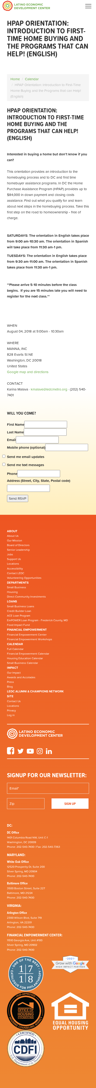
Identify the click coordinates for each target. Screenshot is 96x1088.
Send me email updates (25, 456)
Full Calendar (15, 649)
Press (10, 682)
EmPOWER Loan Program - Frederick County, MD (37, 620)
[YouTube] (30, 753)
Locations (13, 564)
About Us (13, 536)
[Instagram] (40, 753)
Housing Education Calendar (25, 658)
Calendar (32, 79)
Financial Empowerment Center (27, 635)
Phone (12, 473)
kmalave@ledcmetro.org (49, 389)
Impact (12, 668)
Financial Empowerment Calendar (28, 654)
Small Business (16, 587)
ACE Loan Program (18, 616)
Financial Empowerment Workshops (29, 639)
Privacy (11, 710)
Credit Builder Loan (19, 611)
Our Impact (14, 673)
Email (11, 439)
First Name (15, 424)
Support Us (14, 559)
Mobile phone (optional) (26, 447)
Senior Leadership (18, 550)
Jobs (10, 554)
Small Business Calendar (22, 663)
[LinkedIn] (49, 753)
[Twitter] (20, 753)
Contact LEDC (15, 573)
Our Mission (14, 540)
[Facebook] (10, 753)
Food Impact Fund (18, 625)
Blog (10, 687)
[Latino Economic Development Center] (26, 5)
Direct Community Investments (26, 597)
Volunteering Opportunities (24, 578)
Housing (12, 592)
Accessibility (15, 568)
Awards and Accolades (21, 677)
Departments (18, 582)
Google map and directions (27, 371)
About (12, 531)
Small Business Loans (20, 606)
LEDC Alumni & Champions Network (35, 691)
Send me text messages (25, 464)
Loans (12, 601)
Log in (11, 715)
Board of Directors (18, 545)
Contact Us (14, 701)
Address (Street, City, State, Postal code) (38, 480)
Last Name (15, 432)
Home (15, 79)
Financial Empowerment (27, 629)
